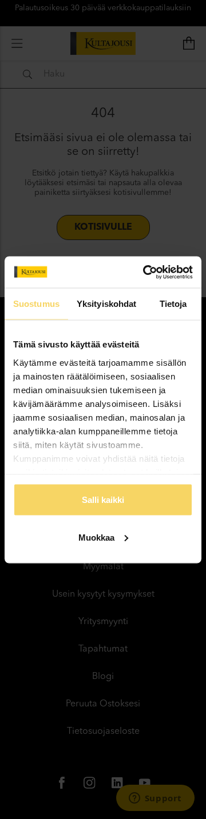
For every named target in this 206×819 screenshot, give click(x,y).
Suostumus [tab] (36, 304)
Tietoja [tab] (173, 304)
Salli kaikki (103, 500)
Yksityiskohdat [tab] (106, 304)
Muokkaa (96, 537)
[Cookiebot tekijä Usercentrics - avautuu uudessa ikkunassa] (145, 272)
